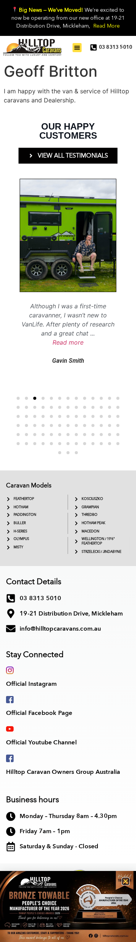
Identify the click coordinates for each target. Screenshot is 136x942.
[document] (68, 471)
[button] (125, 881)
